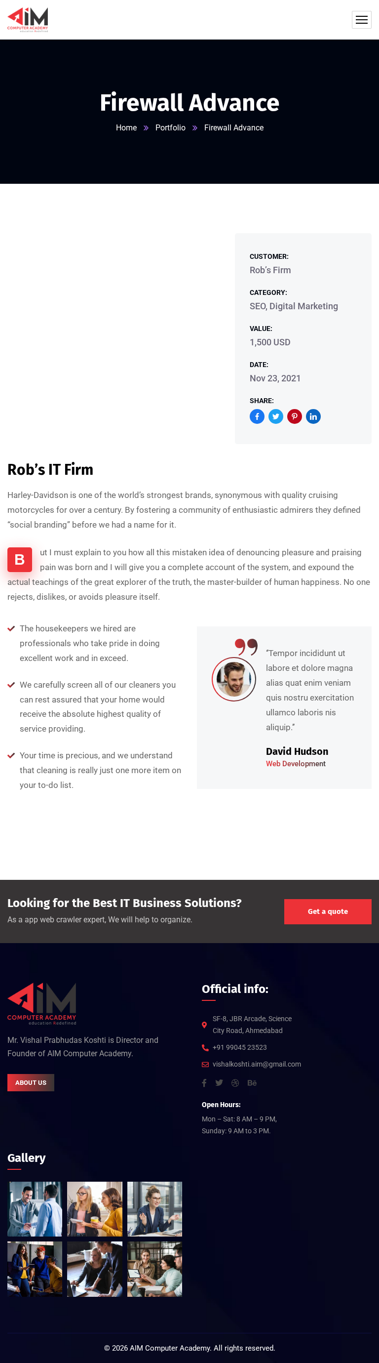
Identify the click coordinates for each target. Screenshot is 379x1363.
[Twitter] (275, 416)
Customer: (269, 256)
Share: (262, 401)
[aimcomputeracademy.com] (27, 19)
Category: (268, 292)
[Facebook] (257, 416)
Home (126, 127)
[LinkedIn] (313, 416)
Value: (261, 328)
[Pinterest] (294, 416)
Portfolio (170, 127)
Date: (259, 365)
